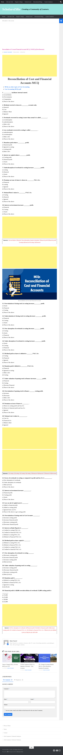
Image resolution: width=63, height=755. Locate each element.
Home (2, 2)
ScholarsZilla (11, 9)
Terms (5, 729)
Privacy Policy (7, 725)
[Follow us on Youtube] (57, 750)
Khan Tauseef (8, 52)
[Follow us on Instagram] (60, 750)
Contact (5, 732)
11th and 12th (9, 2)
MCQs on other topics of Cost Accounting (17, 87)
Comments (8, 680)
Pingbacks (19, 680)
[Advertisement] (29, 37)
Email (32, 699)
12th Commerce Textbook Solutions (12, 739)
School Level (28, 2)
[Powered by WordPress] (7, 751)
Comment (6, 688)
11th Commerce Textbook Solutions (12, 736)
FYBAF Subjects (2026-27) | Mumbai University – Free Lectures (27, 666)
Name (5, 699)
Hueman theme (20, 751)
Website (5, 704)
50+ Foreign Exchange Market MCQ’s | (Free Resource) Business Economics (46, 666)
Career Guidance (48, 2)
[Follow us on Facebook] (54, 750)
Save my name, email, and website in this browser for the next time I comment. (24, 710)
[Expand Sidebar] (61, 21)
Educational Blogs (37, 2)
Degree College (19, 2)
